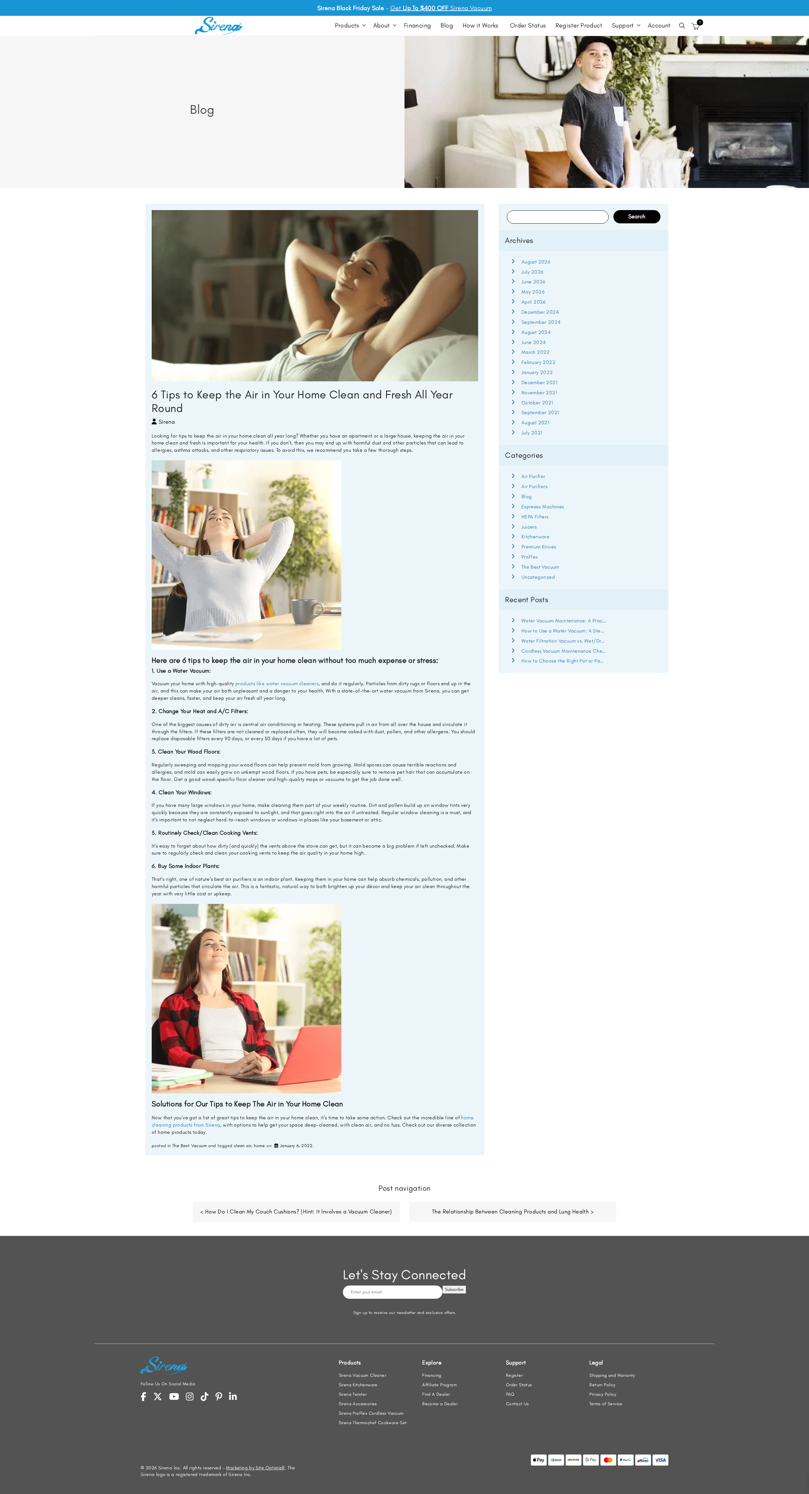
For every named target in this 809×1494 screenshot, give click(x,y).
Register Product (579, 25)
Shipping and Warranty (612, 1375)
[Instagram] (190, 1396)
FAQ (510, 1394)
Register (514, 1375)
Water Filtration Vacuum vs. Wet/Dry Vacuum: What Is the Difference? (563, 641)
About (381, 25)
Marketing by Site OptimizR (255, 1468)
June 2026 (533, 282)
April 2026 (533, 302)
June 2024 (533, 342)
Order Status (528, 25)
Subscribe (454, 1289)
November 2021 (539, 393)
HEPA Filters (534, 517)
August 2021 (535, 423)
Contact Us (517, 1403)
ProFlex (529, 557)
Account (659, 25)
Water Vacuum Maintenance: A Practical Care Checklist (563, 621)
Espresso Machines (542, 507)
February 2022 (538, 362)
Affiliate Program (439, 1385)
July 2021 (531, 433)
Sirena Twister (353, 1394)
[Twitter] (157, 1396)
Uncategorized (538, 577)
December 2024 (540, 312)
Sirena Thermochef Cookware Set (373, 1422)
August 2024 (536, 332)
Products (347, 25)
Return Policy (602, 1385)
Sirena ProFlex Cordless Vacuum (371, 1413)
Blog (447, 25)
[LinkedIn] (233, 1396)
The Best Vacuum (189, 1145)
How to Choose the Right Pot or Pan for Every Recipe (563, 661)
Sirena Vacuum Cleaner (362, 1375)
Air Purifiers (534, 486)
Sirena (167, 421)
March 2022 (535, 352)
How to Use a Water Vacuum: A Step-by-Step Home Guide (563, 631)
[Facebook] (143, 1396)
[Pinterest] (219, 1396)
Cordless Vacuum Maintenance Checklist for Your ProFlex (563, 651)
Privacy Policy (602, 1394)
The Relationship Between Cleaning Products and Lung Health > (512, 1211)
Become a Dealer (440, 1403)
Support (623, 25)
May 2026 (532, 292)
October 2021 (537, 403)
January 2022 (537, 372)
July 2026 (532, 272)
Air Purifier (533, 476)
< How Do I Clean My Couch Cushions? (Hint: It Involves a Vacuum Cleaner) (296, 1211)
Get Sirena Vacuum (441, 8)
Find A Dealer (436, 1394)
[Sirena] (218, 25)
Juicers (529, 527)
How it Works (480, 25)
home (259, 1145)
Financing (417, 25)
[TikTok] (205, 1396)
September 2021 (540, 412)
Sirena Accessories (358, 1403)
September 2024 (541, 322)
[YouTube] (174, 1396)
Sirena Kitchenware (358, 1385)
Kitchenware (535, 537)
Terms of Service (605, 1403)
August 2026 (535, 262)
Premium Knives (538, 547)
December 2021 (539, 382)
